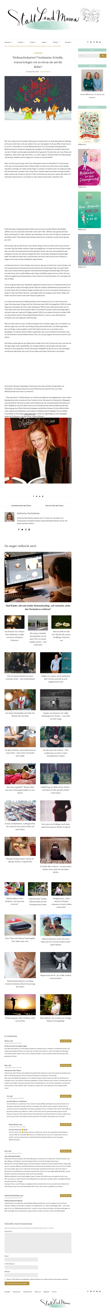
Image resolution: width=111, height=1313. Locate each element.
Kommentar (9, 1231)
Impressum (16, 1292)
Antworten (65, 1041)
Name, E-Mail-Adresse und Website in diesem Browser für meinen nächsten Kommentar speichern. (37, 1279)
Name (7, 1256)
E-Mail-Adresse (10, 1264)
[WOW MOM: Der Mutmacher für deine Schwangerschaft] (89, 167)
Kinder (32, 42)
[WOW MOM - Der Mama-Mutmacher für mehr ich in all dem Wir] (89, 210)
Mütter (55, 42)
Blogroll (46, 1292)
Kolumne (8, 42)
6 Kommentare (45, 71)
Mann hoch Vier (30, 414)
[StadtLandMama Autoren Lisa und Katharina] (92, 80)
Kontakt (67, 42)
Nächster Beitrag (55, 506)
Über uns (38, 1292)
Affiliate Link (82, 144)
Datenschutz (27, 1292)
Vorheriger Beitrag (21, 506)
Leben (44, 42)
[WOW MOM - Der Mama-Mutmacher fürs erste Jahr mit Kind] (89, 249)
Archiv (54, 1292)
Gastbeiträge (11, 46)
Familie (20, 42)
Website (7, 1271)
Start (6, 46)
